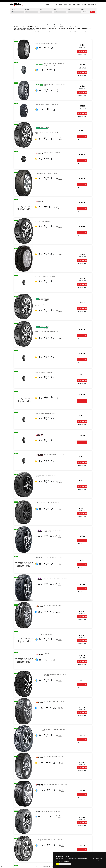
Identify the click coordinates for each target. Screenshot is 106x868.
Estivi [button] (74, 4)
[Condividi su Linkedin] (90, 17)
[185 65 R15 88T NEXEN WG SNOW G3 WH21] (23, 587)
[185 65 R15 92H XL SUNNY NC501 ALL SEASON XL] (23, 848)
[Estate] (82, 11)
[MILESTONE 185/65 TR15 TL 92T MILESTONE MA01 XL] (23, 738)
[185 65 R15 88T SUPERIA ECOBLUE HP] (23, 282)
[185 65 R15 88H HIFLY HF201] (23, 258)
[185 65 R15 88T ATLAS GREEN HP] (23, 357)
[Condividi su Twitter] (87, 17)
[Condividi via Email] (94, 17)
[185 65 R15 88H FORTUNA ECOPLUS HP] (23, 460)
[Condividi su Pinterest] (92, 17)
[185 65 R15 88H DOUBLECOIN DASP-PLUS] (23, 49)
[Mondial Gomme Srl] (16, 4)
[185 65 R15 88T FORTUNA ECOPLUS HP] (23, 440)
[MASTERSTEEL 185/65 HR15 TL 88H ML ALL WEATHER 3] (23, 683)
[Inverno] (83, 11)
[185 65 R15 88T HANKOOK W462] (23, 615)
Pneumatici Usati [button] (91, 4)
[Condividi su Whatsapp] (93, 17)
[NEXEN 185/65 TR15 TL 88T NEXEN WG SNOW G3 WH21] (23, 539)
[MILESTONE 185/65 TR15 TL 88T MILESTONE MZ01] (23, 134)
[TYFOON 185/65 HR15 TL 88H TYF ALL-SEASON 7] (23, 512)
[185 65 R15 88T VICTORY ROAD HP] (23, 398)
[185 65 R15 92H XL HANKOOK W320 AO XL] (23, 711)
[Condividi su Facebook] (89, 17)
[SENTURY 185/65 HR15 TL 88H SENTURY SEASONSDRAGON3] (23, 639)
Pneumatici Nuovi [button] (67, 4)
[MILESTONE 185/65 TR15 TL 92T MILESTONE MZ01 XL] (23, 306)
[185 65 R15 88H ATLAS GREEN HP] (23, 378)
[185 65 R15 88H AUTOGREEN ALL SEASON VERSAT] (23, 90)
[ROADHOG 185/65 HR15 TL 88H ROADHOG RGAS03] (23, 563)
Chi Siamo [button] (60, 4)
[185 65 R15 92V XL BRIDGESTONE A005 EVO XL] (23, 793)
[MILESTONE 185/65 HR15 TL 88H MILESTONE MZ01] (23, 333)
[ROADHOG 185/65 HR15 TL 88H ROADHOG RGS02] (23, 484)
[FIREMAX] (23, 659)
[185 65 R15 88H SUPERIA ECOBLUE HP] (23, 419)
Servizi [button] (47, 4)
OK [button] (57, 864)
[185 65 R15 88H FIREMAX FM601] (23, 158)
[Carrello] (96, 4)
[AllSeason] (86, 11)
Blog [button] (52, 4)
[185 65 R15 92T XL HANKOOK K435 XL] (23, 766)
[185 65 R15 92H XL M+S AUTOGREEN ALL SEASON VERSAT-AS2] (23, 69)
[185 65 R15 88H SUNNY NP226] (23, 230)
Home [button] (56, 4)
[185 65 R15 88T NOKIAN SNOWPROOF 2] (23, 821)
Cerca (92, 11)
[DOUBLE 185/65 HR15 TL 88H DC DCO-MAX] (23, 182)
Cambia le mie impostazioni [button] (65, 864)
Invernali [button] (78, 4)
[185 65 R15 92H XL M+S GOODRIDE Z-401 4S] (23, 110)
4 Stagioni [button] (84, 4)
